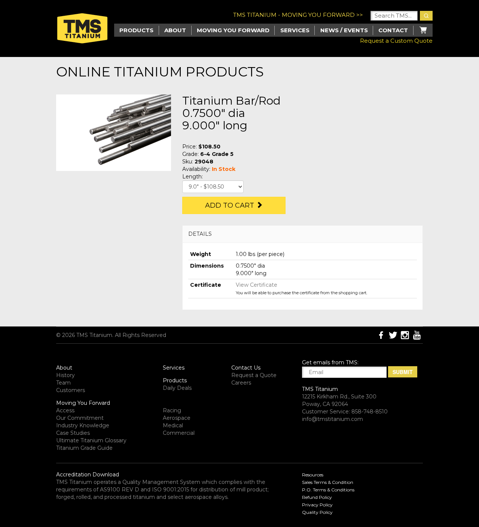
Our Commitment (80, 418)
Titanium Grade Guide (84, 448)
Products (175, 380)
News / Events (344, 30)
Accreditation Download (87, 474)
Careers (241, 382)
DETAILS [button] (200, 234)
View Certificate (256, 284)
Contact (393, 30)
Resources (312, 475)
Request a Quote (254, 375)
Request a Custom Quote (396, 40)
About (175, 30)
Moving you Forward (233, 30)
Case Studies (73, 433)
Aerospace (176, 418)
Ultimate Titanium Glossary (91, 440)
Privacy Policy (317, 505)
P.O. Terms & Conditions (328, 490)
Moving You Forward (83, 403)
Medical (173, 425)
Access (65, 410)
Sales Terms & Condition (327, 482)
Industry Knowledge (82, 425)
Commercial (179, 433)
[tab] (302, 234)
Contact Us (245, 367)
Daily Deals (177, 388)
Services (294, 30)
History (65, 375)
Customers (70, 390)
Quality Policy (317, 512)
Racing (172, 410)
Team (63, 382)
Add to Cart (230, 205)
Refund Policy (317, 497)
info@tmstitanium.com (332, 419)
